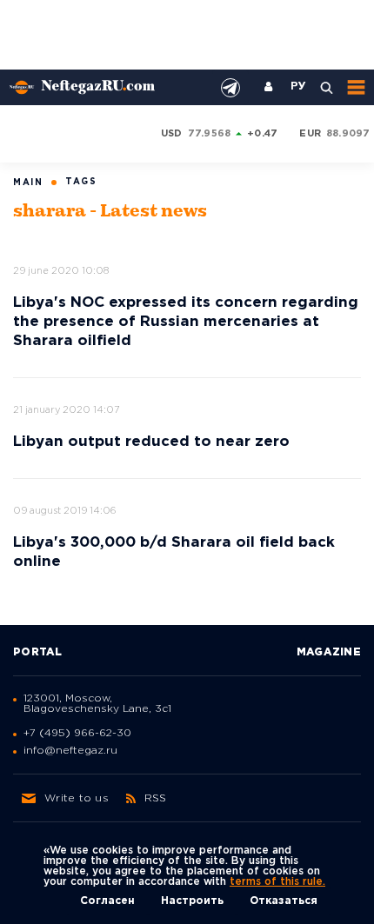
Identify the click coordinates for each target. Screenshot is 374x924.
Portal (38, 652)
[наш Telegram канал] (230, 87)
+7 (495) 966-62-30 (77, 733)
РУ (298, 87)
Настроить (192, 901)
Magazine (329, 652)
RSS (155, 798)
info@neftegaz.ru (70, 750)
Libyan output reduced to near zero (151, 442)
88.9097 (348, 134)
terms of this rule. (277, 882)
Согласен (107, 901)
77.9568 (209, 134)
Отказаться (283, 901)
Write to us (76, 798)
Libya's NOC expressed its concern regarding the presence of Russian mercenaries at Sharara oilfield (185, 322)
